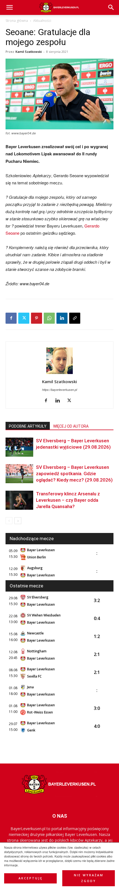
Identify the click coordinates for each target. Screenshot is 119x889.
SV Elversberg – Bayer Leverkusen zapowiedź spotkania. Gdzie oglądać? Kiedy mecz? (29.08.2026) (74, 473)
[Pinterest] (36, 318)
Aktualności (42, 20)
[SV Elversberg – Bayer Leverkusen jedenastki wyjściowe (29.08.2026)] (19, 447)
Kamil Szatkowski (28, 51)
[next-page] (17, 520)
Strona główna (17, 20)
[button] (111, 7)
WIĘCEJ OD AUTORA (71, 426)
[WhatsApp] (49, 318)
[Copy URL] (74, 318)
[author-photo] (59, 373)
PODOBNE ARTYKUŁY (27, 426)
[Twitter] (23, 318)
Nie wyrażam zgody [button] (89, 878)
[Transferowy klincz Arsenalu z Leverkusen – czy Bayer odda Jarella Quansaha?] (19, 500)
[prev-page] (9, 520)
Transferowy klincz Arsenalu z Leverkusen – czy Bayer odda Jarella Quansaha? (68, 500)
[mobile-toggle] (9, 7)
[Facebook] (11, 318)
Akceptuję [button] (31, 878)
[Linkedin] (62, 318)
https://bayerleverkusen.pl (59, 390)
